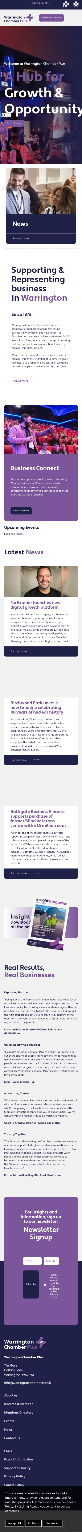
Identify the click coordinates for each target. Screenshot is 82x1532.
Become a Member (51, 17)
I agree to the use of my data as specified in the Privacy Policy (54, 1286)
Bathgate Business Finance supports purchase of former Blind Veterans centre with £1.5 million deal (38, 818)
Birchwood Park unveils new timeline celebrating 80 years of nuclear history (37, 707)
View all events (21, 510)
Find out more (14, 123)
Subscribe (31, 1284)
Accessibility (76, 4)
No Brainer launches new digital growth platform (36, 605)
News (20, 224)
